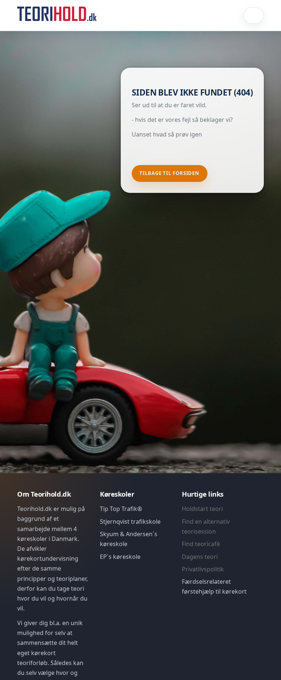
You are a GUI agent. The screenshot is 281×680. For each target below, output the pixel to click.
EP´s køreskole (120, 557)
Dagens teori (200, 557)
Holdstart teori (202, 509)
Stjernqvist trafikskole (130, 522)
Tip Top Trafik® (121, 509)
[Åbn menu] (253, 15)
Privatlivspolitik (203, 569)
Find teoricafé (201, 544)
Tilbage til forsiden (169, 173)
